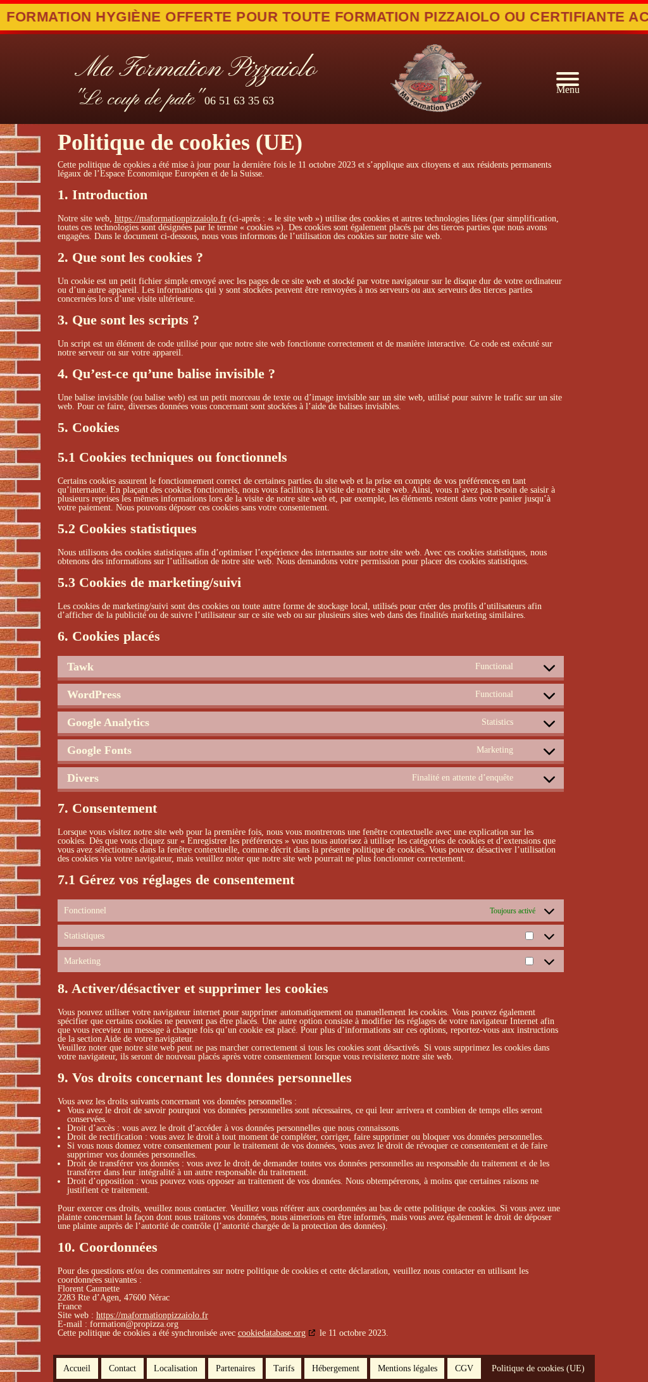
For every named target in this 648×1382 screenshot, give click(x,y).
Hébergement (335, 1368)
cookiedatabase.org (272, 1333)
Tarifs (283, 1368)
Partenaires (235, 1368)
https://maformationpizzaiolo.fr (171, 218)
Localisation (175, 1368)
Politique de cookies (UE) (538, 1368)
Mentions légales (407, 1368)
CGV (464, 1368)
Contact (122, 1368)
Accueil (76, 1368)
